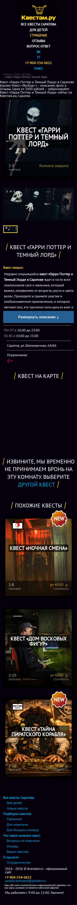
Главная (7, 74)
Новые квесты (17, 808)
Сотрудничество (19, 862)
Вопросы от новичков (23, 840)
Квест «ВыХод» (23, 74)
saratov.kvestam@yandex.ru (25, 880)
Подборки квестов (17, 813)
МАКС (38, 68)
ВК (39, 52)
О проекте (11, 857)
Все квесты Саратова (38, 24)
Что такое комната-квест (21, 835)
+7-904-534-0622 (38, 63)
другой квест (36, 484)
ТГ (38, 57)
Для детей (38, 30)
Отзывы (38, 41)
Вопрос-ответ (38, 46)
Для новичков (17, 824)
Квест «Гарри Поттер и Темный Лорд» (26, 76)
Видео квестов (17, 851)
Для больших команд (23, 830)
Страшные (38, 35)
